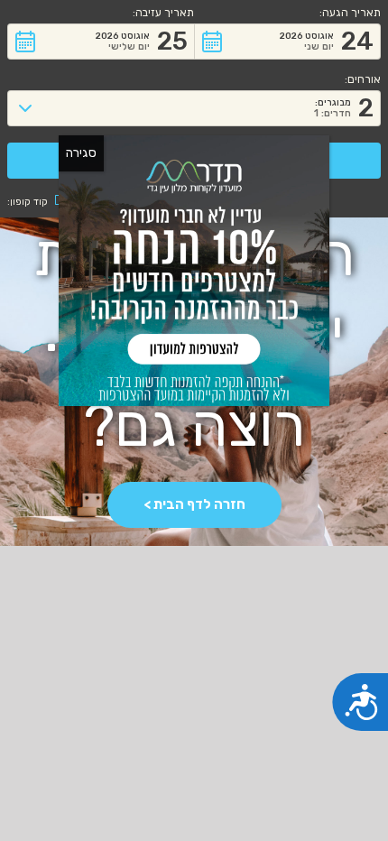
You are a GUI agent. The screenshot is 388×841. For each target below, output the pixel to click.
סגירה (81, 153)
